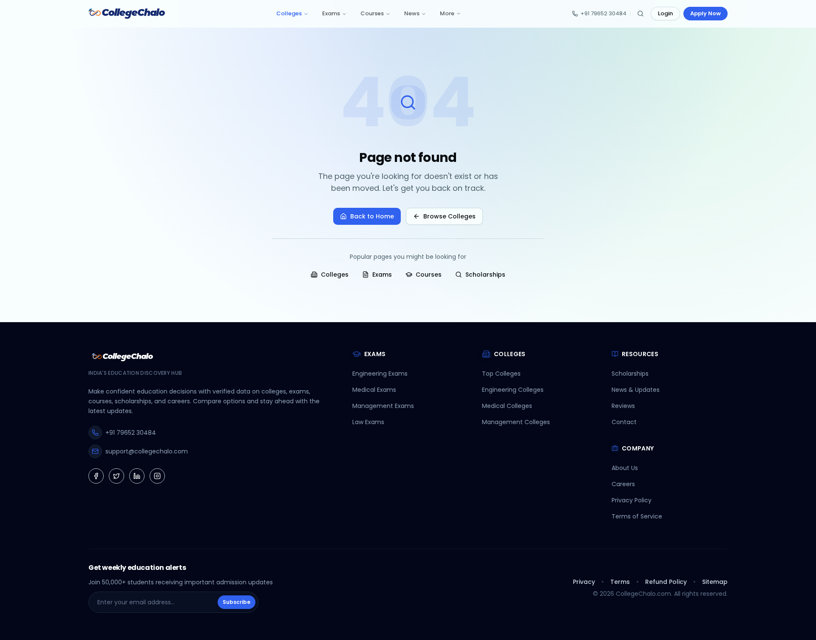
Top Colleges (501, 373)
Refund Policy (666, 582)
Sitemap (715, 582)
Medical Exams (374, 389)
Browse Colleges (449, 216)
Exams (331, 13)
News (411, 13)
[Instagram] (157, 476)
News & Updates (636, 389)
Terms (620, 582)
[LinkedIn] (136, 476)
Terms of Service (637, 516)
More (447, 13)
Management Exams (383, 406)
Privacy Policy (632, 500)
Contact (624, 422)
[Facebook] (96, 476)
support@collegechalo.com (146, 451)
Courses (372, 13)
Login (665, 13)
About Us (625, 468)
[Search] (640, 13)
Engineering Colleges (513, 389)
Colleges (289, 13)
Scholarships (485, 274)
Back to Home (372, 216)
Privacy (584, 582)
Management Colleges (516, 422)
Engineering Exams (380, 373)
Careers (623, 484)
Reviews (623, 406)
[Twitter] (116, 476)
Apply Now (705, 13)
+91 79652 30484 (603, 13)
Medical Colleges (507, 406)
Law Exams (368, 422)
